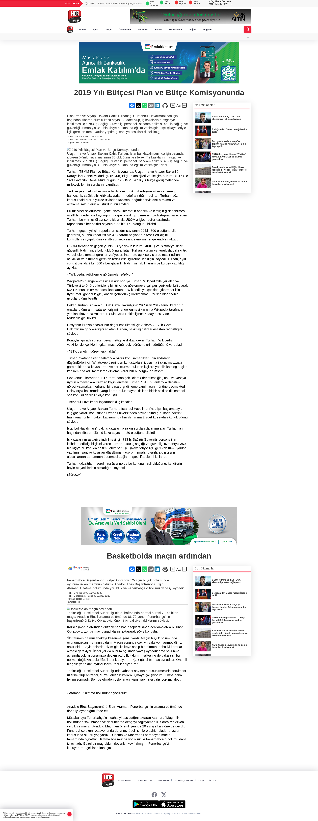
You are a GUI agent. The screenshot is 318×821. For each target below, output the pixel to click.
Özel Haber (125, 29)
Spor (95, 29)
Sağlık (192, 29)
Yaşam (158, 29)
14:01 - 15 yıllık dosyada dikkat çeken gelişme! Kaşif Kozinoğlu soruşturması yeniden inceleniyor (114, 3)
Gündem (81, 29)
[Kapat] (70, 814)
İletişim (212, 780)
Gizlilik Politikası (125, 780)
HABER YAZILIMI (124, 814)
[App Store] (172, 804)
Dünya (108, 29)
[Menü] (248, 37)
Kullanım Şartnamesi (184, 780)
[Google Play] (145, 804)
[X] (164, 795)
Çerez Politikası (145, 780)
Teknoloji (143, 29)
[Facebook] (154, 795)
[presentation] (139, 3)
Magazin (207, 29)
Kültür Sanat (176, 29)
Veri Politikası (163, 780)
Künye (201, 780)
